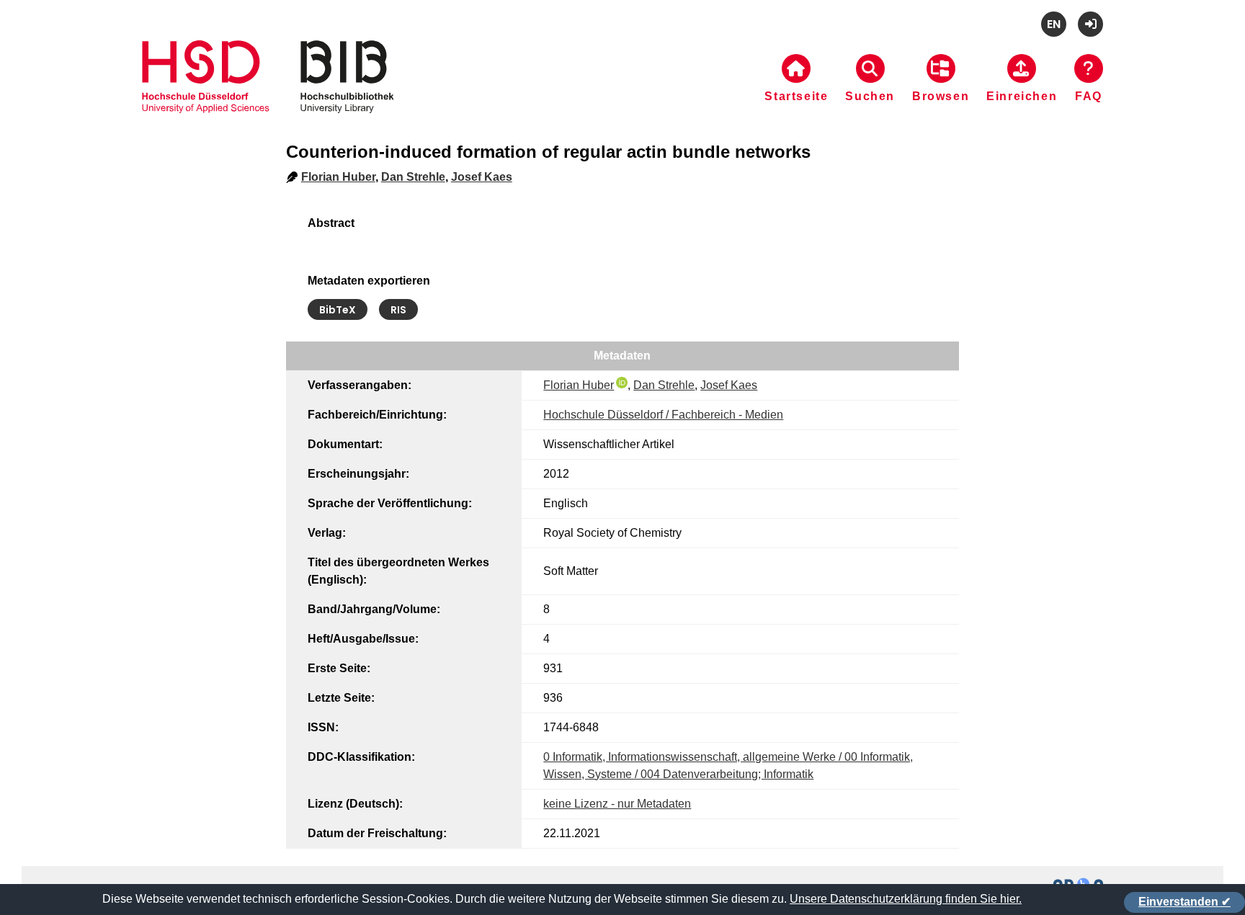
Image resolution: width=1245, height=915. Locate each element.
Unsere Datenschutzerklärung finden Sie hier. (906, 899)
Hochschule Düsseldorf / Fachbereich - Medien (663, 415)
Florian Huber (338, 177)
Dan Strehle (413, 177)
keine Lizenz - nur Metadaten (617, 804)
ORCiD (622, 382)
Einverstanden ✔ (1184, 902)
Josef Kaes (481, 177)
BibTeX (337, 310)
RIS (398, 310)
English (1053, 24)
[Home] (268, 94)
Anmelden (1090, 24)
